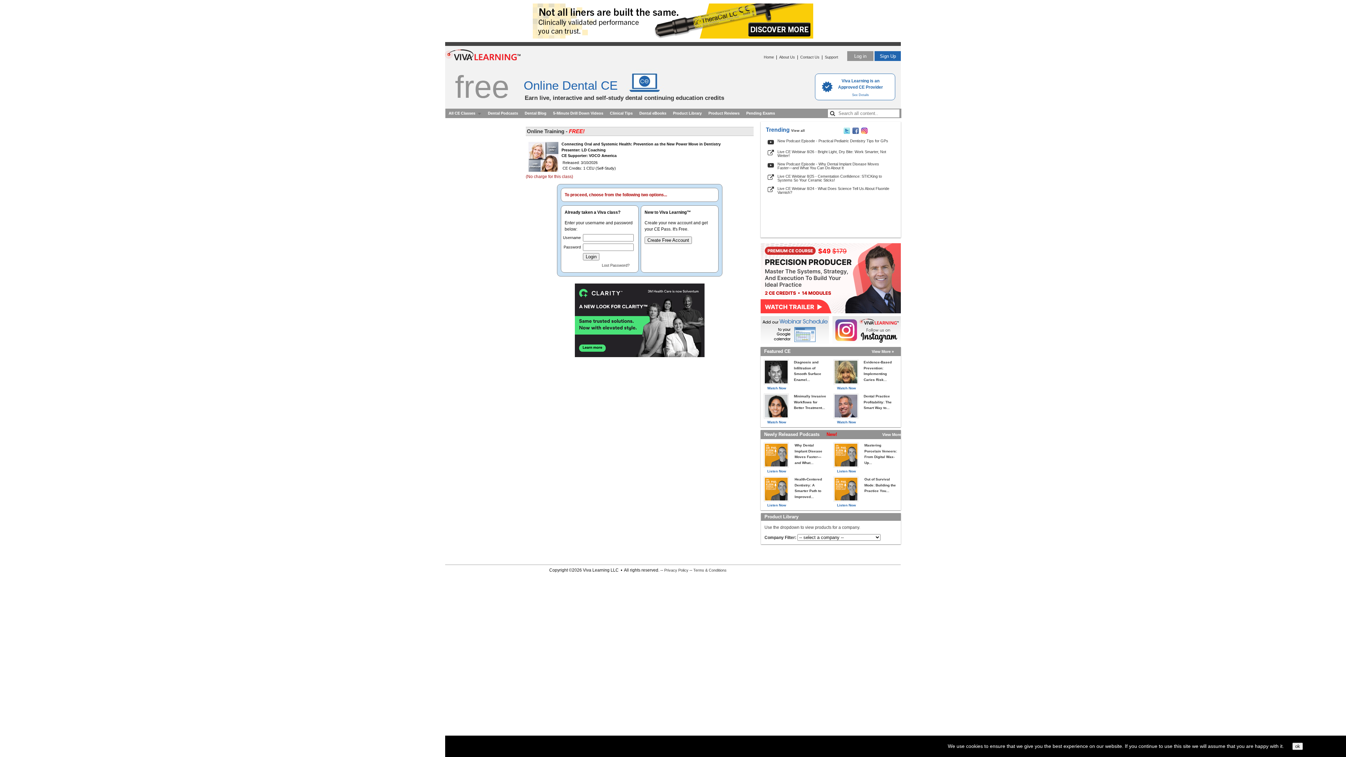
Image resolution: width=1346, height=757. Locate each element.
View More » (883, 351)
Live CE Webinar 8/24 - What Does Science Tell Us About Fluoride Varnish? (833, 190)
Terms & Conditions (710, 570)
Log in (860, 56)
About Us (787, 57)
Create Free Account (668, 240)
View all (798, 130)
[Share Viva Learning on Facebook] (855, 132)
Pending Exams (760, 113)
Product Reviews (724, 113)
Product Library (687, 113)
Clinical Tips (621, 113)
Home (769, 57)
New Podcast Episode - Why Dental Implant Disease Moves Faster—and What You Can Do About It (828, 166)
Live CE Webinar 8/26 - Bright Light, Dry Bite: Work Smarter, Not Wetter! (831, 154)
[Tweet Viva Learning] (847, 132)
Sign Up (888, 56)
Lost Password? (616, 265)
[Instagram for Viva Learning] (866, 330)
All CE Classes (462, 113)
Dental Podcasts (503, 113)
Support (831, 57)
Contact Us (810, 57)
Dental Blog (535, 113)
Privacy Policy (676, 570)
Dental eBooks (652, 113)
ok (1297, 746)
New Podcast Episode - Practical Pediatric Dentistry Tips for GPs (832, 141)
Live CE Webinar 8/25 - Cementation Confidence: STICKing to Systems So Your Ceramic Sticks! (829, 178)
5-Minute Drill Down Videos (578, 113)
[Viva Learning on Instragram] (864, 132)
